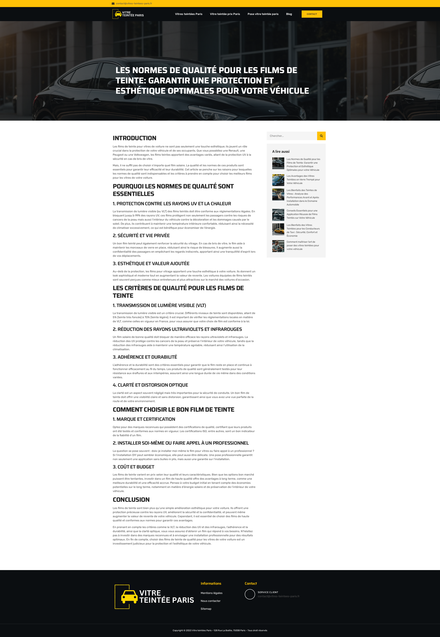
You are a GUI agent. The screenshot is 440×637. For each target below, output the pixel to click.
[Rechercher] (321, 136)
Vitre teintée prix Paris (225, 14)
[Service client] (250, 594)
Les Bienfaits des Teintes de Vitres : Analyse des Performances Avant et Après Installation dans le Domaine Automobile (303, 197)
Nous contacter (211, 601)
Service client (268, 592)
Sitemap (206, 608)
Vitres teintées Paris (189, 14)
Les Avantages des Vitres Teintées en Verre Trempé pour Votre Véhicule (303, 180)
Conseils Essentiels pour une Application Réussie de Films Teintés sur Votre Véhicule (302, 214)
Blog (289, 14)
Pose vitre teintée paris (263, 14)
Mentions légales (211, 593)
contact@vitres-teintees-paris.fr (279, 596)
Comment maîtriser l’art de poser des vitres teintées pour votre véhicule (303, 245)
